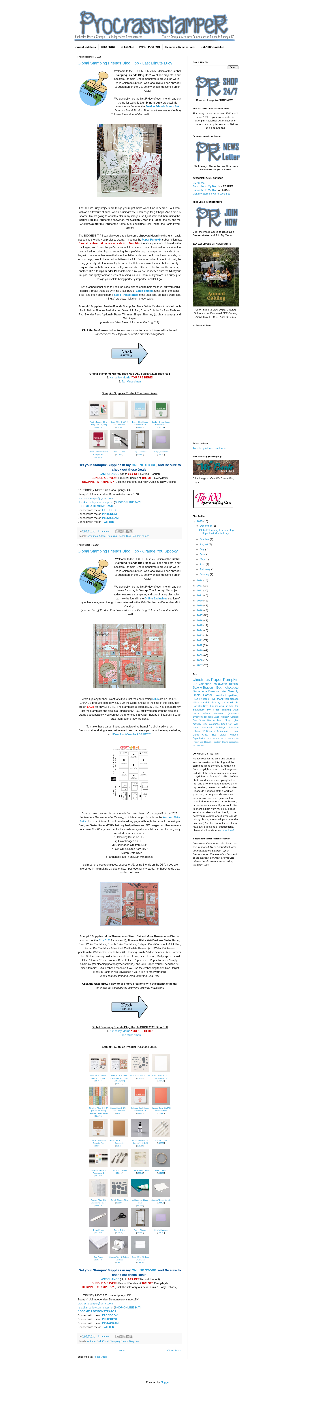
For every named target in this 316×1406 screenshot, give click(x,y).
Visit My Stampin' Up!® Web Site (211, 193)
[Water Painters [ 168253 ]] (161, 1137)
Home (121, 1350)
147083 (98, 457)
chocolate (231, 687)
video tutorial (201, 702)
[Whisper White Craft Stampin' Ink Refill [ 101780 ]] (140, 1137)
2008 (200, 660)
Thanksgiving (216, 705)
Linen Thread (144, 290)
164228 (119, 1084)
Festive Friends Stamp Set (162, 106)
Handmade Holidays (213, 727)
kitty (205, 724)
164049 (98, 1206)
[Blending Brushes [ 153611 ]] (119, 1167)
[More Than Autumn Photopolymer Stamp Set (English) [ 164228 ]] (119, 1072)
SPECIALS (127, 46)
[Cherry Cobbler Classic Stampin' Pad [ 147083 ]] (98, 448)
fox (236, 705)
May (203, 559)
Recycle (208, 742)
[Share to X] (124, 531)
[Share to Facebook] (127, 531)
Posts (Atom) (100, 1356)
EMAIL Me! (199, 182)
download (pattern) (226, 695)
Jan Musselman (131, 381)
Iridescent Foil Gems (140, 1170)
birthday (215, 702)
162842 (140, 1173)
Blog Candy (219, 735)
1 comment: (104, 531)
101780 (140, 1146)
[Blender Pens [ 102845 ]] (119, 448)
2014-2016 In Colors (216, 738)
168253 (161, 1143)
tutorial (233, 684)
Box (219, 687)
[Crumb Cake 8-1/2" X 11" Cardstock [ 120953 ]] (119, 1104)
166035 (98, 427)
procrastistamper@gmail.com (95, 498)
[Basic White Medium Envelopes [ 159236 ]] (140, 1254)
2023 (200, 585)
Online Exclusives (155, 598)
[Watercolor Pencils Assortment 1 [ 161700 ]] (98, 1167)
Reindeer (217, 742)
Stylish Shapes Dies (119, 1200)
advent (206, 713)
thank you (223, 698)
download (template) (226, 713)
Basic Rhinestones (126, 294)
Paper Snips (119, 1230)
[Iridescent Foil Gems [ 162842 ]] (140, 1167)
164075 (140, 1078)
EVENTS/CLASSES (212, 46)
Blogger (165, 1382)
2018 (200, 610)
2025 (200, 521)
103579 (119, 1233)
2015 (200, 625)
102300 (98, 1233)
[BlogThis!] (121, 531)
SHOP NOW (108, 46)
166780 (119, 427)
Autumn (91, 1341)
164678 (98, 1116)
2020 (200, 600)
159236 (140, 1262)
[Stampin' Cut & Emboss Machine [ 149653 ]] (119, 1254)
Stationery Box (202, 709)
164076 (98, 1081)
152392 (140, 455)
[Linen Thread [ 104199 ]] (161, 1167)
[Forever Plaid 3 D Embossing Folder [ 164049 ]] (98, 1197)
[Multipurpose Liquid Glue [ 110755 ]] (140, 1197)
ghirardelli (227, 702)
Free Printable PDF (204, 698)
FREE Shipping (222, 709)
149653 (119, 1262)
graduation (233, 742)
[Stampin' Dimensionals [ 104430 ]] (161, 1197)
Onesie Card (232, 738)
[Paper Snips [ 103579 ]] (119, 1226)
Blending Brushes (119, 1170)
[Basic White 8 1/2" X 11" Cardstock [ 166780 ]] (119, 418)
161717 (119, 1146)
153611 (119, 1173)
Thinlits (225, 742)
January (205, 574)
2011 (200, 645)
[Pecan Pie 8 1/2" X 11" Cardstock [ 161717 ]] (119, 1137)
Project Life (198, 742)
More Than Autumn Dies (140, 1075)
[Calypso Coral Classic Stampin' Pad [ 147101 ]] (140, 1104)
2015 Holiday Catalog (226, 717)
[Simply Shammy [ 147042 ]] (161, 448)
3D (195, 684)
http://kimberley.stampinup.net (95, 502)
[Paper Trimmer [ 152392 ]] (140, 448)
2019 (200, 605)
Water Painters (161, 1141)
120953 (119, 1113)
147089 (161, 427)
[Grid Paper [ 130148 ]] (98, 1254)
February (205, 569)
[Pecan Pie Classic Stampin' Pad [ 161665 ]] (98, 1137)
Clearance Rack (218, 724)
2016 (200, 620)
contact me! (227, 830)
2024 (200, 580)
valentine (205, 684)
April (203, 564)
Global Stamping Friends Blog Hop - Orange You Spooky (128, 551)
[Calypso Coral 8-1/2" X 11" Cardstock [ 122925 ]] (161, 1104)
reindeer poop (199, 745)
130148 (98, 1260)
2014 (200, 630)
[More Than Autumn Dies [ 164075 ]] (140, 1072)
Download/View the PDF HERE (132, 734)
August (204, 544)
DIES (155, 698)
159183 (119, 1203)
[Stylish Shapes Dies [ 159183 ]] (119, 1197)
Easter (207, 695)
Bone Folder (98, 1230)
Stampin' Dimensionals (160, 1200)
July (202, 549)
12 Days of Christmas (215, 731)
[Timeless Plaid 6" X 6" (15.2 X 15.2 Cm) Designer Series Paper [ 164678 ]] (98, 1104)
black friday (224, 720)
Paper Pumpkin (151, 239)
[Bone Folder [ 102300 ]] (98, 1226)
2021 (200, 595)
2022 (200, 590)
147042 (161, 455)
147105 (140, 427)
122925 (161, 1113)
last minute (143, 536)
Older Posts (174, 1350)
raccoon (208, 717)
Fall (99, 1341)
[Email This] (117, 531)
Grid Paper (98, 1257)
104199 (161, 1173)
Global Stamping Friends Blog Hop (117, 536)
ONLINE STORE (144, 465)
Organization (199, 738)
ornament (198, 717)
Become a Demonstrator (180, 46)
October (205, 539)
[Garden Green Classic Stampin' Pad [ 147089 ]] (161, 418)
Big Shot (229, 705)
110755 (140, 1206)
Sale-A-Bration (203, 687)
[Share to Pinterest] (131, 531)
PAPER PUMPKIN (149, 46)
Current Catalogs (85, 46)
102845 (119, 455)
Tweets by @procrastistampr (209, 448)
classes (234, 698)
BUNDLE (104, 940)
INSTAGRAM (110, 517)
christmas (92, 536)
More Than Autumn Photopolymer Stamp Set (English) (119, 1078)
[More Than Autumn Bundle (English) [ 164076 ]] (98, 1072)
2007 (200, 665)
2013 (200, 635)
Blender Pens (119, 452)
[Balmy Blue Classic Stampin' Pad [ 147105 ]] (140, 418)
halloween (220, 684)
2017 (200, 615)
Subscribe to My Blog (205, 186)
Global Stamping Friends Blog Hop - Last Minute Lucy (125, 63)
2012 (200, 640)
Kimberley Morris (120, 377)
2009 (200, 655)
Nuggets (234, 735)
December (206, 525)
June (203, 554)
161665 (98, 1146)
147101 (140, 1113)
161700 (98, 1176)
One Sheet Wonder (204, 720)
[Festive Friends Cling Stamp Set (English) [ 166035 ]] (98, 418)
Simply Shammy (161, 452)
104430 (161, 1203)
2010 (200, 650)
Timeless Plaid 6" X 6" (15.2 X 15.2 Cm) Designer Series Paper (98, 1110)
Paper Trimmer (140, 452)
